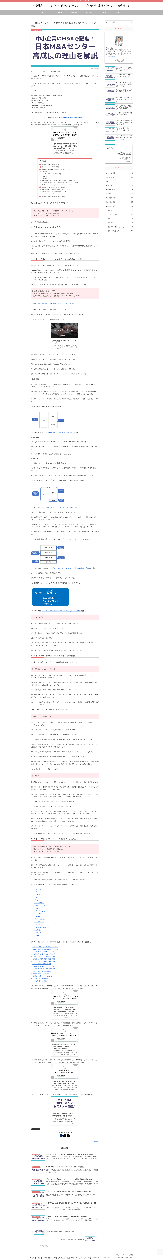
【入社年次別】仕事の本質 (40, 978)
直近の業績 (44, 171)
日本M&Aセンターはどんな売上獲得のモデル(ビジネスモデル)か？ (58, 185)
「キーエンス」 (39, 889)
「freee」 (37, 935)
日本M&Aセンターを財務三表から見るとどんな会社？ (56, 169)
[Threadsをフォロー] (68, 1135)
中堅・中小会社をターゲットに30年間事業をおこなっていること (58, 189)
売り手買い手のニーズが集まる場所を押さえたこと (54, 191)
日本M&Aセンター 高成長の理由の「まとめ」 (54, 196)
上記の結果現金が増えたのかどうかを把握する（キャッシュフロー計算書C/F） (61, 182)
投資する (45, 178)
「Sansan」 (38, 916)
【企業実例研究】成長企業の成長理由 (70, 117)
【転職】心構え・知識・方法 (41, 973)
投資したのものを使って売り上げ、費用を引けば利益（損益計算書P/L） (60, 180)
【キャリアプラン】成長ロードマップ (43, 951)
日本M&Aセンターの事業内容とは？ (51, 167)
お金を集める (46, 176)
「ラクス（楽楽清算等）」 (42, 905)
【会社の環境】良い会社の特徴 (41, 971)
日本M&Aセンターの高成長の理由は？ (52, 164)
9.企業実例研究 (36, 1129)
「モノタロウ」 (39, 924)
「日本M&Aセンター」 (41, 911)
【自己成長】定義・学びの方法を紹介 (43, 954)
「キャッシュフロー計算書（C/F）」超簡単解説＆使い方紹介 (71, 568)
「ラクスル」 (38, 932)
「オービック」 (39, 897)
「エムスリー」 (39, 908)
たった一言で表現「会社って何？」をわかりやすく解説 (54, 303)
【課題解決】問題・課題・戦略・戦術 (43, 959)
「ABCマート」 (39, 922)
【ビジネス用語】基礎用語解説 (41, 964)
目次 (43, 161)
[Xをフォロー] (64, 1135)
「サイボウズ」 (39, 903)
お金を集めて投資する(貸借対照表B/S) (51, 174)
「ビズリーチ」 (39, 900)
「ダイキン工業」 (39, 919)
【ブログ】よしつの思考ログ (41, 981)
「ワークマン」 (39, 913)
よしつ (120, 45)
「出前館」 (37, 930)
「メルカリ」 (38, 894)
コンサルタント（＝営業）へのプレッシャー (53, 194)
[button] (131, 22)
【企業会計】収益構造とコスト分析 (43, 966)
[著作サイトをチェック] (61, 1135)
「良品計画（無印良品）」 (42, 927)
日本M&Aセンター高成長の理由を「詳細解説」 (54, 187)
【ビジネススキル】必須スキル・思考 (43, 961)
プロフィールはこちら (112, 56)
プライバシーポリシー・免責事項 (124, 1255)
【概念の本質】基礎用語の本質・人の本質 (45, 949)
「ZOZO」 (37, 892)
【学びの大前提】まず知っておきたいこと (45, 947)
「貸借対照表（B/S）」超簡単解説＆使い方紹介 (59, 432)
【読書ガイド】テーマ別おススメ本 (43, 976)
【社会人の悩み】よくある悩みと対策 (43, 956)
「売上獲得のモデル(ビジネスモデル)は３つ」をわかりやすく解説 (62, 611)
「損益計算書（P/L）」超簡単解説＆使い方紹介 (59, 507)
